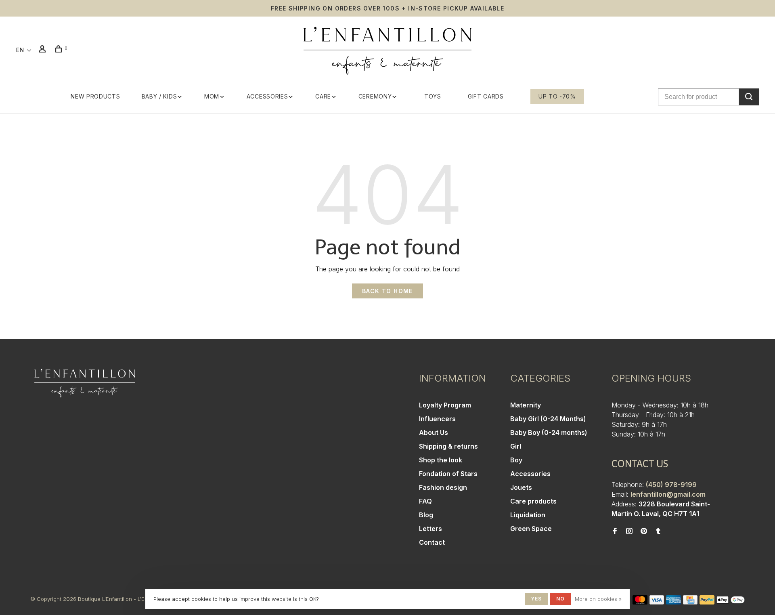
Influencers (437, 419)
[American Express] (673, 602)
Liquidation (527, 515)
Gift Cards (486, 96)
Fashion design (443, 487)
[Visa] (656, 602)
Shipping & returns (448, 446)
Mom (211, 96)
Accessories (267, 96)
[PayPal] (707, 602)
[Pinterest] (644, 531)
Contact (432, 542)
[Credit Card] (690, 602)
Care (323, 96)
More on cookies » (598, 599)
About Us (433, 432)
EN (20, 49)
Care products (533, 501)
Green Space (531, 529)
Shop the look (440, 460)
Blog (426, 515)
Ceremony (375, 96)
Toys (432, 96)
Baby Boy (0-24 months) (548, 432)
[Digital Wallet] (730, 602)
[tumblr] (658, 531)
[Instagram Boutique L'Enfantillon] (629, 531)
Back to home (387, 291)
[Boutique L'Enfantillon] (84, 383)
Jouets (521, 487)
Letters (430, 529)
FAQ (425, 501)
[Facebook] (615, 531)
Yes (536, 599)
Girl (515, 446)
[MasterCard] (640, 602)
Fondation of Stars (448, 474)
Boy (516, 460)
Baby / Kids (159, 96)
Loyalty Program (445, 405)
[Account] (43, 49)
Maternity (525, 405)
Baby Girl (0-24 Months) (548, 419)
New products (95, 96)
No (560, 599)
